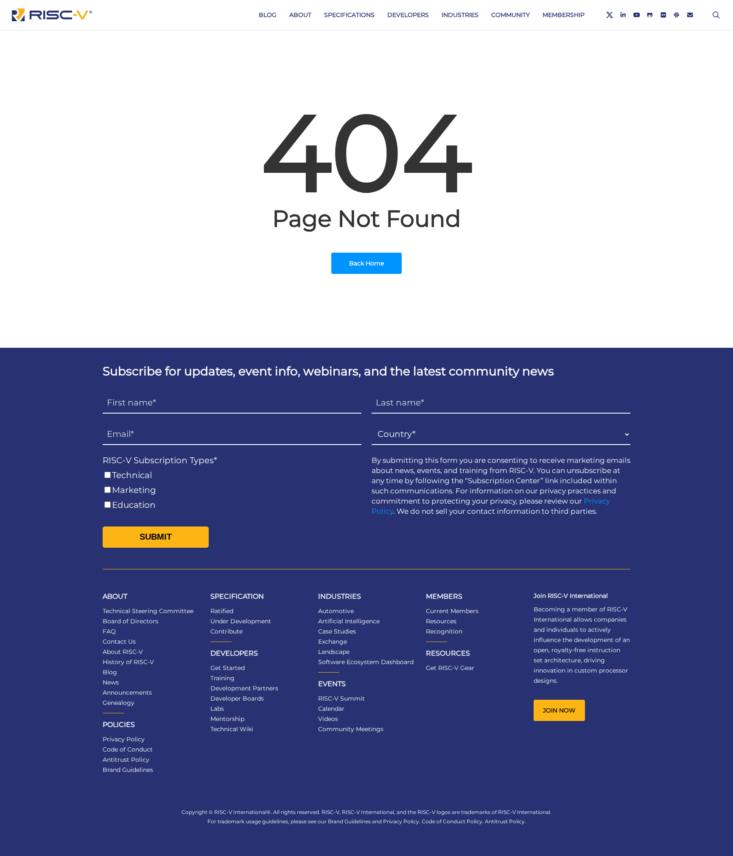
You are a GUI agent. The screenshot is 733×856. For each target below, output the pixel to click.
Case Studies (337, 631)
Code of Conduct (128, 749)
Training (222, 678)
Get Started (227, 668)
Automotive (336, 611)
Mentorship (227, 719)
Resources (441, 621)
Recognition (444, 631)
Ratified (221, 611)
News (111, 682)
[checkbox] (232, 490)
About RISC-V (123, 652)
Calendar (331, 708)
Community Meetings (350, 729)
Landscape (334, 652)
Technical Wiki (231, 729)
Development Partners (244, 688)
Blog (110, 672)
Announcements (127, 692)
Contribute (226, 631)
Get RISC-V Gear (450, 668)
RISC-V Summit (341, 698)
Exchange (332, 641)
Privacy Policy (124, 739)
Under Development (240, 621)
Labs (217, 708)
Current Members (452, 611)
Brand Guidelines (128, 770)
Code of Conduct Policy (452, 821)
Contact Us (119, 641)
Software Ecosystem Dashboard (366, 662)
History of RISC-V (128, 662)
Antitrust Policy (126, 759)
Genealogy (118, 703)
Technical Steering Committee (148, 611)
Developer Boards (237, 698)
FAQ (109, 631)
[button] (559, 710)
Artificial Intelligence (349, 621)
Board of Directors (130, 621)
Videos (328, 719)
